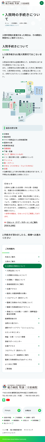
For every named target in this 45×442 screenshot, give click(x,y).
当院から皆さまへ (11, 323)
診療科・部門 (30, 417)
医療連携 (7, 420)
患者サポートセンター (13, 341)
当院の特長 (7, 417)
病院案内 (16, 420)
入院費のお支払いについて (17, 275)
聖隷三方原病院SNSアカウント (18, 307)
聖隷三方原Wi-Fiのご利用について (20, 302)
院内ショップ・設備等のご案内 (16, 355)
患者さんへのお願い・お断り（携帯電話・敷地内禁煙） (23, 312)
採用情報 (35, 420)
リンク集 (5, 430)
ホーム (7, 23)
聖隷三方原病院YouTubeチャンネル (18, 359)
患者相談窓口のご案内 (15, 284)
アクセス (7, 410)
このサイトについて (8, 433)
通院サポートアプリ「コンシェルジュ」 (20, 327)
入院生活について (13, 270)
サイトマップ (28, 430)
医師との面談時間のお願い (17, 293)
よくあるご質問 (11, 364)
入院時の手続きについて (16, 266)
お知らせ (26, 420)
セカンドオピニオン (12, 332)
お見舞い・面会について (16, 279)
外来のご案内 (10, 257)
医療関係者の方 (11, 318)
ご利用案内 (14, 23)
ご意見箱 (8, 368)
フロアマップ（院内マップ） (18, 298)
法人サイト (7, 423)
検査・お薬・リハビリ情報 (15, 337)
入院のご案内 (23, 23)
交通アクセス (12, 288)
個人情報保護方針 (16, 430)
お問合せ (28, 410)
